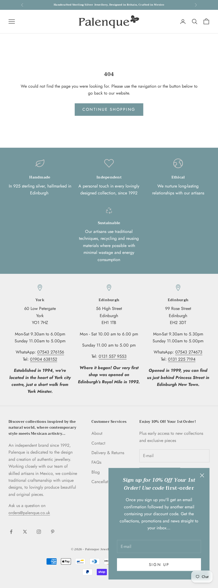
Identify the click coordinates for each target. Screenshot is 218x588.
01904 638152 (43, 359)
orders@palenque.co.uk (29, 513)
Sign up (159, 565)
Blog (95, 472)
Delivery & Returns (107, 453)
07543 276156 (50, 352)
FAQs (96, 462)
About (96, 433)
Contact (98, 443)
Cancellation (102, 482)
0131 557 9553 (113, 356)
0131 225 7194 (181, 359)
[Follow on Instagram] (38, 531)
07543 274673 (188, 352)
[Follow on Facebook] (11, 531)
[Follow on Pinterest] (52, 531)
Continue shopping (109, 109)
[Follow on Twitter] (25, 531)
